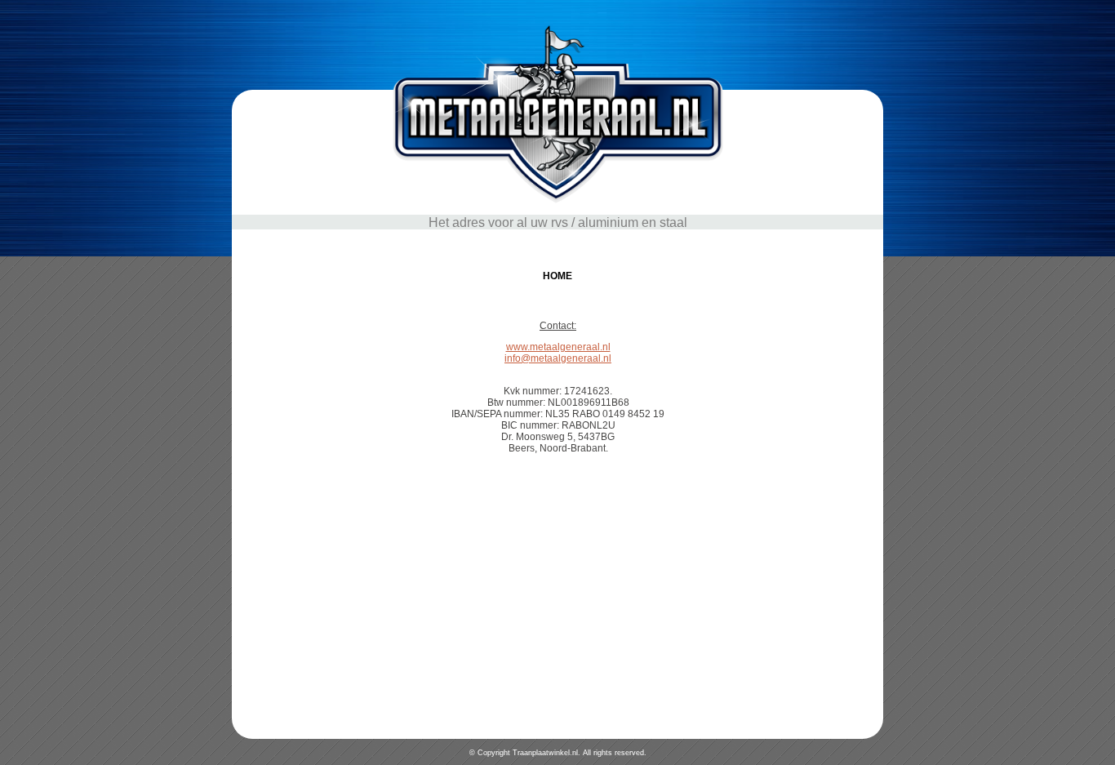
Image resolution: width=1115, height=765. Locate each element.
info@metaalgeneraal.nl (557, 358)
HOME (557, 276)
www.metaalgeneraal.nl (558, 347)
